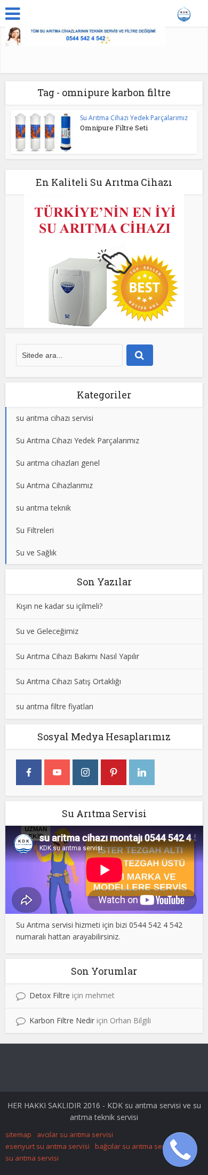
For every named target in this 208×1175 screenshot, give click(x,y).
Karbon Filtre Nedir (61, 1020)
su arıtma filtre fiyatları (54, 706)
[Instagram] (85, 772)
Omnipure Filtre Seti (114, 127)
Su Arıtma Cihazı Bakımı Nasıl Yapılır (77, 656)
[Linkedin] (142, 772)
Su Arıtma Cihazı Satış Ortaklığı (68, 681)
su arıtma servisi (32, 1158)
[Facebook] (29, 772)
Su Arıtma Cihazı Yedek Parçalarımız (134, 117)
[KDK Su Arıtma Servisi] (184, 12)
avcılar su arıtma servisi (75, 1134)
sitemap (18, 1134)
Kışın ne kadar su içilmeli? (59, 606)
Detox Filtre (49, 995)
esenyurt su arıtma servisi (47, 1146)
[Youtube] (57, 772)
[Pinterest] (113, 772)
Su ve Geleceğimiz (47, 631)
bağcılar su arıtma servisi (135, 1146)
